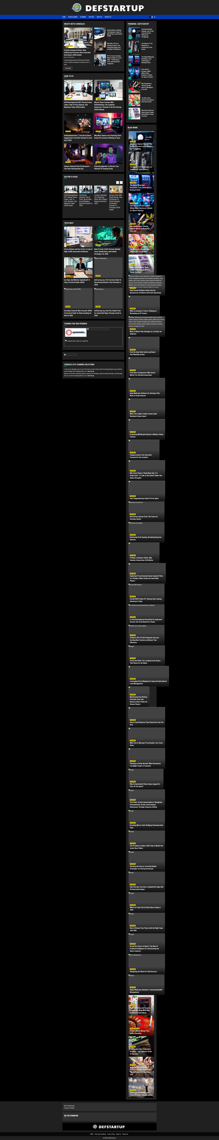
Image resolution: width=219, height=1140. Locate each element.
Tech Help (91, 17)
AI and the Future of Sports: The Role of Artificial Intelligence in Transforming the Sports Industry (144, 948)
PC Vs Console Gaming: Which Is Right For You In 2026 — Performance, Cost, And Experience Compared (100, 60)
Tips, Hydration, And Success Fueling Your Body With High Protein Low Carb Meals (140, 1010)
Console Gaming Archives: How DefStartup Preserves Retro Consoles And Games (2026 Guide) (78, 38)
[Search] (155, 17)
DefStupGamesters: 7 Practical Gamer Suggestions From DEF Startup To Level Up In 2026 (78, 123)
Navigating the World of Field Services (147, 964)
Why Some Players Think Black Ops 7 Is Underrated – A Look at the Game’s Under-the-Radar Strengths (146, 475)
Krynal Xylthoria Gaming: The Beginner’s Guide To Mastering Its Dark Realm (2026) (100, 33)
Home (64, 17)
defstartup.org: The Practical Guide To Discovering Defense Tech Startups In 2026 (108, 267)
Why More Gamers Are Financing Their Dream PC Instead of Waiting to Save (108, 123)
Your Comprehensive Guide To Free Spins (147, 491)
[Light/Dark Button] (151, 17)
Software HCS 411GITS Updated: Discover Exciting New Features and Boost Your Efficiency (144, 640)
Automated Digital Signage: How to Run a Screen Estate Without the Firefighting (134, 33)
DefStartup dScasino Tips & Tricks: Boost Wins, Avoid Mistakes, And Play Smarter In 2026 (85, 200)
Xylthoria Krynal (69, 57)
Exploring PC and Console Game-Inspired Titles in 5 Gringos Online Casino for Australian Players (146, 578)
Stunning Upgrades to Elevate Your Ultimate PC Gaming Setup (108, 154)
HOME (91, 1134)
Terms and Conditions (100, 1134)
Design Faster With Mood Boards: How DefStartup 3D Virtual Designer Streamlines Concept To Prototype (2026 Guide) (115, 202)
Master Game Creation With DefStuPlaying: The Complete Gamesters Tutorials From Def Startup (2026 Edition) (108, 90)
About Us (99, 17)
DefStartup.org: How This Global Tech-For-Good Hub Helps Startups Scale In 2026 (108, 298)
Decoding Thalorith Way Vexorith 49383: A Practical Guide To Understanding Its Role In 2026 (78, 298)
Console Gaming (73, 17)
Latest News (132, 141)
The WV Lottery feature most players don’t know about (134, 100)
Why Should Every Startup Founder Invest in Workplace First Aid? (134, 87)
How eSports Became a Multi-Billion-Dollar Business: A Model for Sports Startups (134, 73)
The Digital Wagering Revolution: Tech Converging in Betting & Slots (134, 60)
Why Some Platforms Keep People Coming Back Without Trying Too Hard (134, 113)
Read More (68, 68)
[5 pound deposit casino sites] (99, 341)
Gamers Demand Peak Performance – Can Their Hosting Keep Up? (78, 154)
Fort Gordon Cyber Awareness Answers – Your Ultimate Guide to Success (141, 1051)
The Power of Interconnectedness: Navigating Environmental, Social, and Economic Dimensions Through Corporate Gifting (146, 804)
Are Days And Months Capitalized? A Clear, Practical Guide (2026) (78, 267)
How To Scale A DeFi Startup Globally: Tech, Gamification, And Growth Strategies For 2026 (108, 237)
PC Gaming (83, 17)
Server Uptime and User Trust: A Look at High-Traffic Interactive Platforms (78, 237)
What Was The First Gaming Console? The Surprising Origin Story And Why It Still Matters (100, 47)
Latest (131, 1028)
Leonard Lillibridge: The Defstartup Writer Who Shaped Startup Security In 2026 (100, 199)
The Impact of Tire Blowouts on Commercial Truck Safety (134, 47)
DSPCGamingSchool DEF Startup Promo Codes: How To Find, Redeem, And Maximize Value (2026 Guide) (78, 90)
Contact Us (108, 17)
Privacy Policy (111, 1134)
